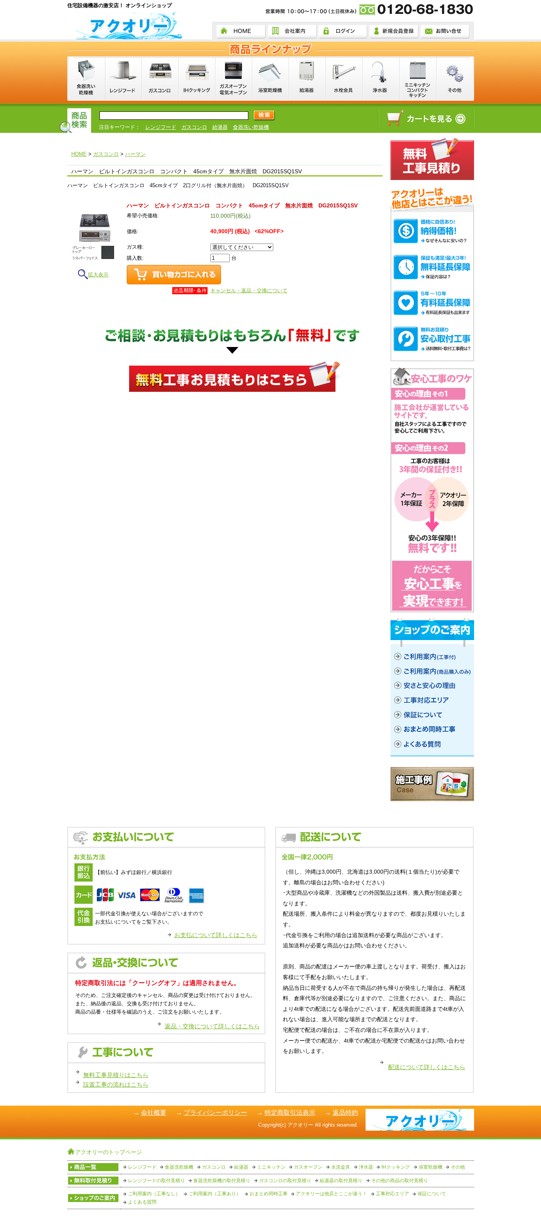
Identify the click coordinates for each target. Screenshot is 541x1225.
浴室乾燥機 (430, 1167)
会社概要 (153, 1112)
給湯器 (220, 127)
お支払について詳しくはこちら (215, 935)
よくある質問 (142, 1202)
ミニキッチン (271, 1167)
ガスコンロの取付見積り (285, 1180)
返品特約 (345, 1112)
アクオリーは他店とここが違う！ (331, 1193)
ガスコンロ (194, 127)
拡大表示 (98, 275)
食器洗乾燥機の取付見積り (221, 1180)
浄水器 (366, 1167)
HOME (79, 154)
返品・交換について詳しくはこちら (212, 1026)
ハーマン (135, 154)
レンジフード (160, 127)
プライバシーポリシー (215, 1112)
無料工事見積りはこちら (116, 1075)
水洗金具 (340, 1167)
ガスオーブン (308, 1167)
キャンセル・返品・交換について (249, 290)
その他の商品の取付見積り (399, 1180)
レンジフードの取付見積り (156, 1180)
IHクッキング (395, 1167)
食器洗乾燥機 (179, 1167)
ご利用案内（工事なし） (154, 1193)
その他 (458, 1167)
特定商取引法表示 (290, 1112)
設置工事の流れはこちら (116, 1084)
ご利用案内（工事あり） (215, 1193)
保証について (431, 1193)
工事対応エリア (392, 1193)
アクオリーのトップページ (108, 1152)
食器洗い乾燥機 (251, 127)
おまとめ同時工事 (269, 1193)
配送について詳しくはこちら (426, 1067)
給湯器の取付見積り (341, 1180)
